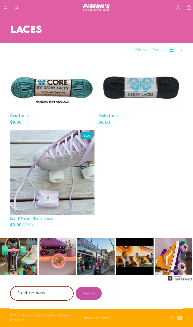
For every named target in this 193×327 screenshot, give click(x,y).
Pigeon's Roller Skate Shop (39, 315)
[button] (158, 50)
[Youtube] (180, 318)
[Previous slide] (106, 86)
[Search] (16, 7)
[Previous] (8, 256)
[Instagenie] (180, 281)
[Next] (185, 256)
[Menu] (6, 7)
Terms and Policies (97, 318)
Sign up (89, 293)
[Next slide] (175, 86)
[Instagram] (171, 318)
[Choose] (86, 104)
